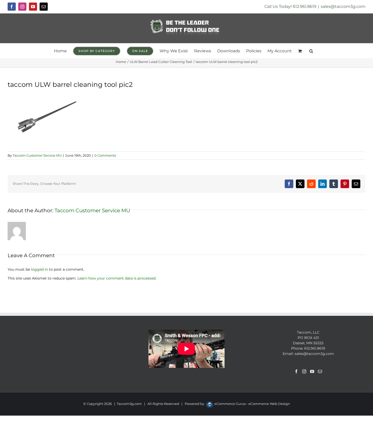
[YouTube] (312, 371)
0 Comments (105, 155)
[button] (311, 51)
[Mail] (320, 371)
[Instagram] (304, 371)
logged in (39, 269)
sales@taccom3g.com (343, 6)
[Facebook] (296, 371)
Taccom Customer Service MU (37, 155)
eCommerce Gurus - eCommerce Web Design (252, 404)
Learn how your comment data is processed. (116, 278)
